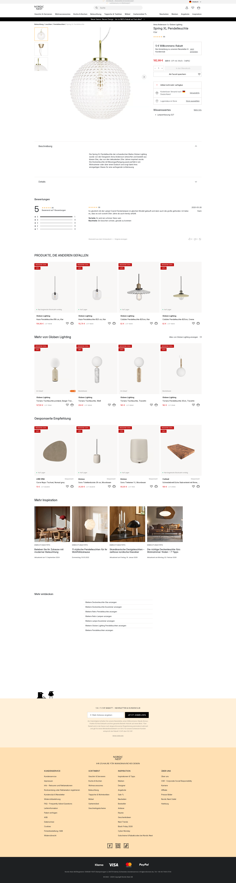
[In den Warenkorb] (72, 323)
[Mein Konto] (187, 8)
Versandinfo (194, 93)
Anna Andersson (159, 24)
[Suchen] (97, 8)
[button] (159, 37)
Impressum (48, 781)
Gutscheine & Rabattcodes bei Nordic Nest (135, 835)
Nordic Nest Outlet (168, 799)
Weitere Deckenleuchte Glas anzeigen (101, 602)
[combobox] (195, 2)
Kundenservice (50, 776)
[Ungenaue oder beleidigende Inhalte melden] (200, 239)
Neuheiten (164, 14)
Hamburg (165, 804)
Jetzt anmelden (194, 50)
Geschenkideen (124, 817)
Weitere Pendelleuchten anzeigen (99, 630)
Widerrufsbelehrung (52, 799)
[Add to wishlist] (67, 323)
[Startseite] (39, 8)
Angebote (185, 14)
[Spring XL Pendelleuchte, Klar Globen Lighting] (100, 76)
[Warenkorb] (199, 8)
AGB (46, 817)
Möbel (127, 14)
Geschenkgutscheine (97, 808)
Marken (175, 14)
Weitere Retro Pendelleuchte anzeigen (101, 612)
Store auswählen (192, 101)
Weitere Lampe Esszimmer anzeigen (100, 621)
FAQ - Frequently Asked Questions (58, 804)
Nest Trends (123, 822)
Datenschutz (49, 822)
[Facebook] (110, 845)
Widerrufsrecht (50, 835)
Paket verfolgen (50, 813)
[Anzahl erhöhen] (162, 68)
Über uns (165, 776)
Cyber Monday (124, 831)
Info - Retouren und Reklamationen (58, 785)
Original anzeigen (121, 239)
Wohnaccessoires (62, 14)
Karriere (164, 785)
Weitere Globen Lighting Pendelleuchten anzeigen (105, 626)
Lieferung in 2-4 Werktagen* (120, 2)
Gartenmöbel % (140, 14)
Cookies (47, 826)
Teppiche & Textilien (113, 14)
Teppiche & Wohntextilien (98, 795)
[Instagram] (118, 845)
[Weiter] (144, 76)
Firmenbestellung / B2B (53, 831)
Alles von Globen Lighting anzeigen (183, 337)
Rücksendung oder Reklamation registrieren (62, 790)
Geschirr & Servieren (43, 14)
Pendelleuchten (59, 24)
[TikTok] (126, 845)
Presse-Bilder (166, 795)
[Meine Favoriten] (193, 8)
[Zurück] (56, 76)
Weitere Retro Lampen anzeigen (98, 616)
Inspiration (197, 14)
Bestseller (122, 804)
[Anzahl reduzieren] (155, 68)
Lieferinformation (51, 808)
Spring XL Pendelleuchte (75, 24)
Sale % (121, 795)
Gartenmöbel (93, 804)
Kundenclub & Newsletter (54, 795)
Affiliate (164, 790)
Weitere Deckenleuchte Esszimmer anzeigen (103, 607)
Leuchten (48, 24)
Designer (121, 785)
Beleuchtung (95, 14)
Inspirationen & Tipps (126, 776)
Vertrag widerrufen (118, 735)
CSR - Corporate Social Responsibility (176, 781)
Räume (121, 813)
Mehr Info (198, 110)
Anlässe (121, 808)
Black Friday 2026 (125, 826)
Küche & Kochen (80, 14)
